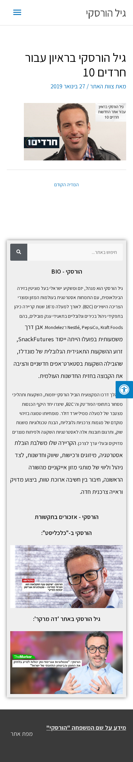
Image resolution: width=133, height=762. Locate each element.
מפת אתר (22, 734)
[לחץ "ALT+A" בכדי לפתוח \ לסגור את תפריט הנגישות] (124, 389)
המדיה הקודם (66, 184)
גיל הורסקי (106, 12)
